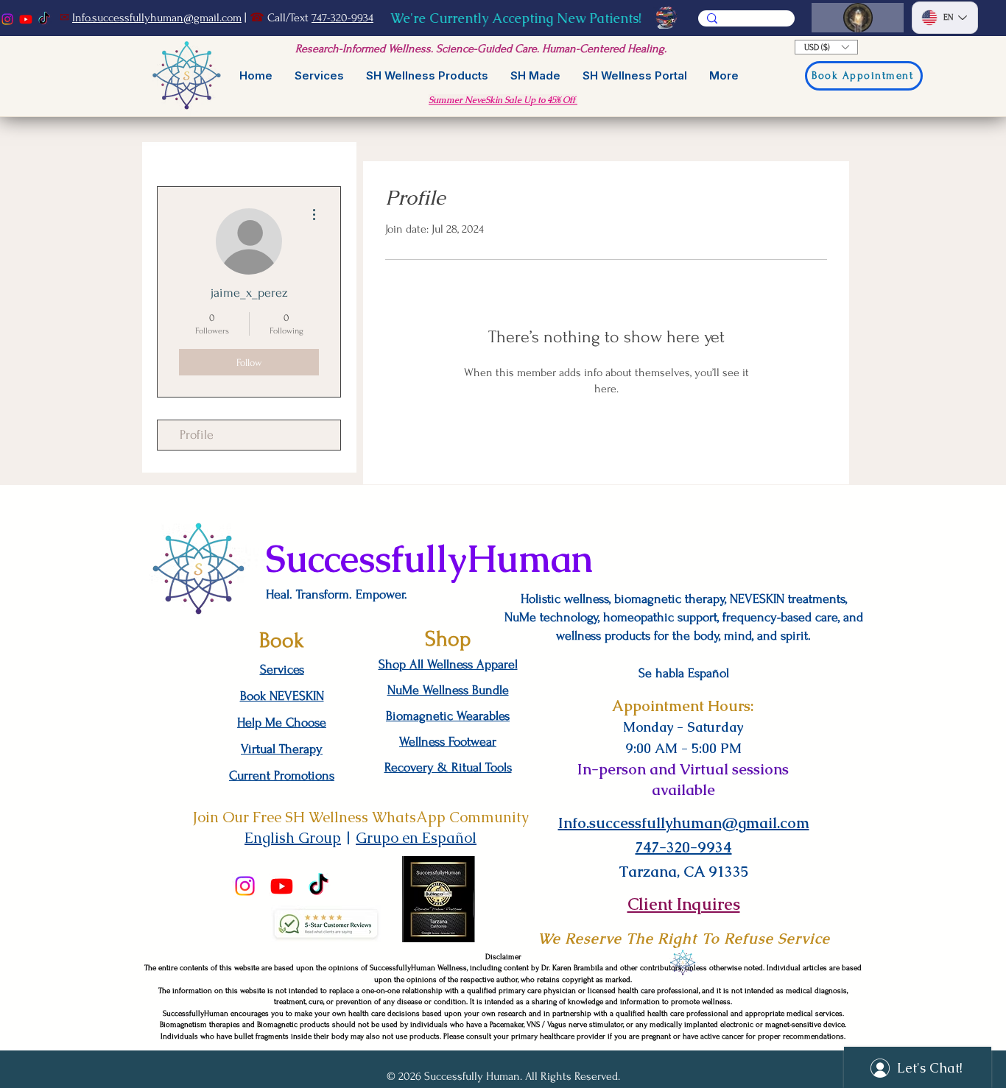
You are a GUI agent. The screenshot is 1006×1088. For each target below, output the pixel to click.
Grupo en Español (416, 837)
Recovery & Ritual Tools (448, 767)
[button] (826, 47)
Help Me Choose (281, 723)
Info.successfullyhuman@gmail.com (157, 17)
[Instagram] (7, 19)
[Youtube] (25, 19)
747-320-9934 (342, 17)
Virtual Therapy (282, 749)
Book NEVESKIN (282, 696)
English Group (293, 837)
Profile (197, 435)
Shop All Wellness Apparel (448, 664)
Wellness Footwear (447, 742)
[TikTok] (44, 19)
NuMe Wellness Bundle (448, 690)
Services (282, 670)
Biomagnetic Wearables (448, 716)
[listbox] (826, 47)
